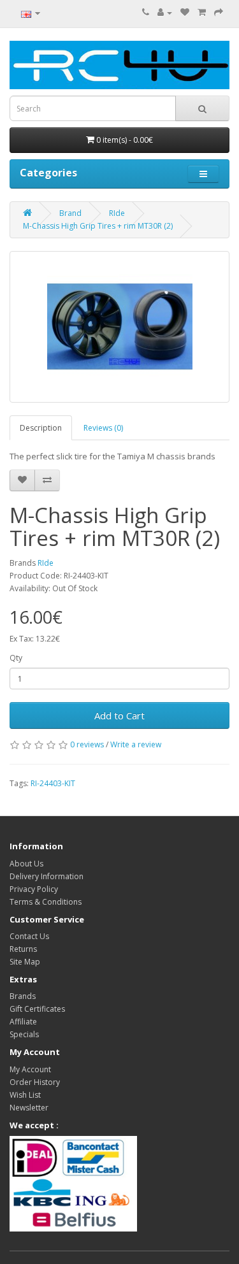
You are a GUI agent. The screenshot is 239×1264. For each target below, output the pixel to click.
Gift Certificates (37, 1008)
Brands (23, 996)
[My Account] (164, 12)
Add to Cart (119, 715)
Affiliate (23, 1021)
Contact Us (29, 936)
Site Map (25, 961)
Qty (16, 657)
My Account (30, 1069)
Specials (24, 1034)
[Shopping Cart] (202, 12)
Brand (70, 213)
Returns (23, 949)
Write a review (135, 744)
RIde (117, 213)
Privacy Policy (34, 889)
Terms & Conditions (46, 901)
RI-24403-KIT (53, 783)
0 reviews (87, 744)
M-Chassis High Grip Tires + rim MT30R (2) (98, 225)
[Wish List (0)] (184, 12)
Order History (35, 1082)
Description (41, 427)
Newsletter (29, 1107)
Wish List (25, 1094)
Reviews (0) (103, 427)
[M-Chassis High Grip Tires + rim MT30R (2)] (119, 327)
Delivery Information (46, 876)
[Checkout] (218, 12)
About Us (26, 863)
